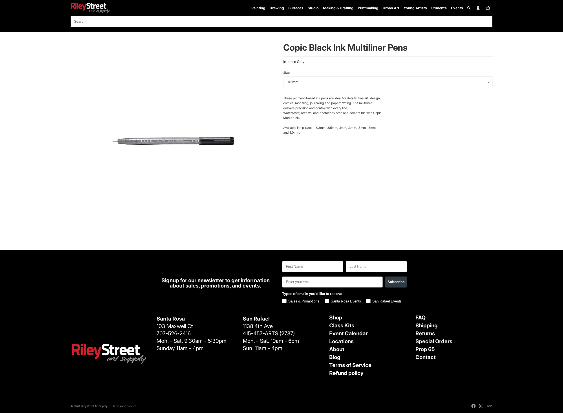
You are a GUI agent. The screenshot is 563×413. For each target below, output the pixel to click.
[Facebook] (473, 406)
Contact (425, 357)
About (336, 349)
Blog (334, 357)
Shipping (426, 325)
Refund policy (346, 373)
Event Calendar (348, 333)
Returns (425, 333)
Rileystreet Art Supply (94, 406)
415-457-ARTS (260, 333)
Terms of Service (350, 365)
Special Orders (433, 341)
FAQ (420, 317)
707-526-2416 (174, 333)
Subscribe (396, 282)
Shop (335, 317)
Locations (341, 341)
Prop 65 (425, 349)
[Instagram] (481, 406)
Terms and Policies (124, 406)
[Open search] (469, 8)
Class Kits (341, 325)
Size (286, 72)
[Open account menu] (478, 8)
